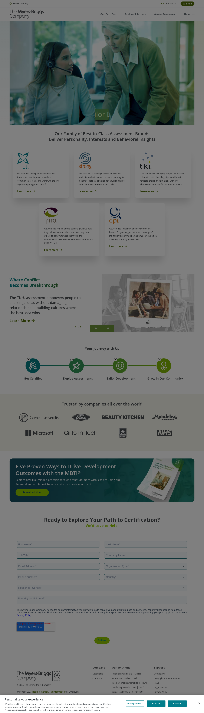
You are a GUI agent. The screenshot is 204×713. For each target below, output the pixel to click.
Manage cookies (134, 703)
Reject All (156, 703)
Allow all (177, 703)
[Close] (199, 703)
